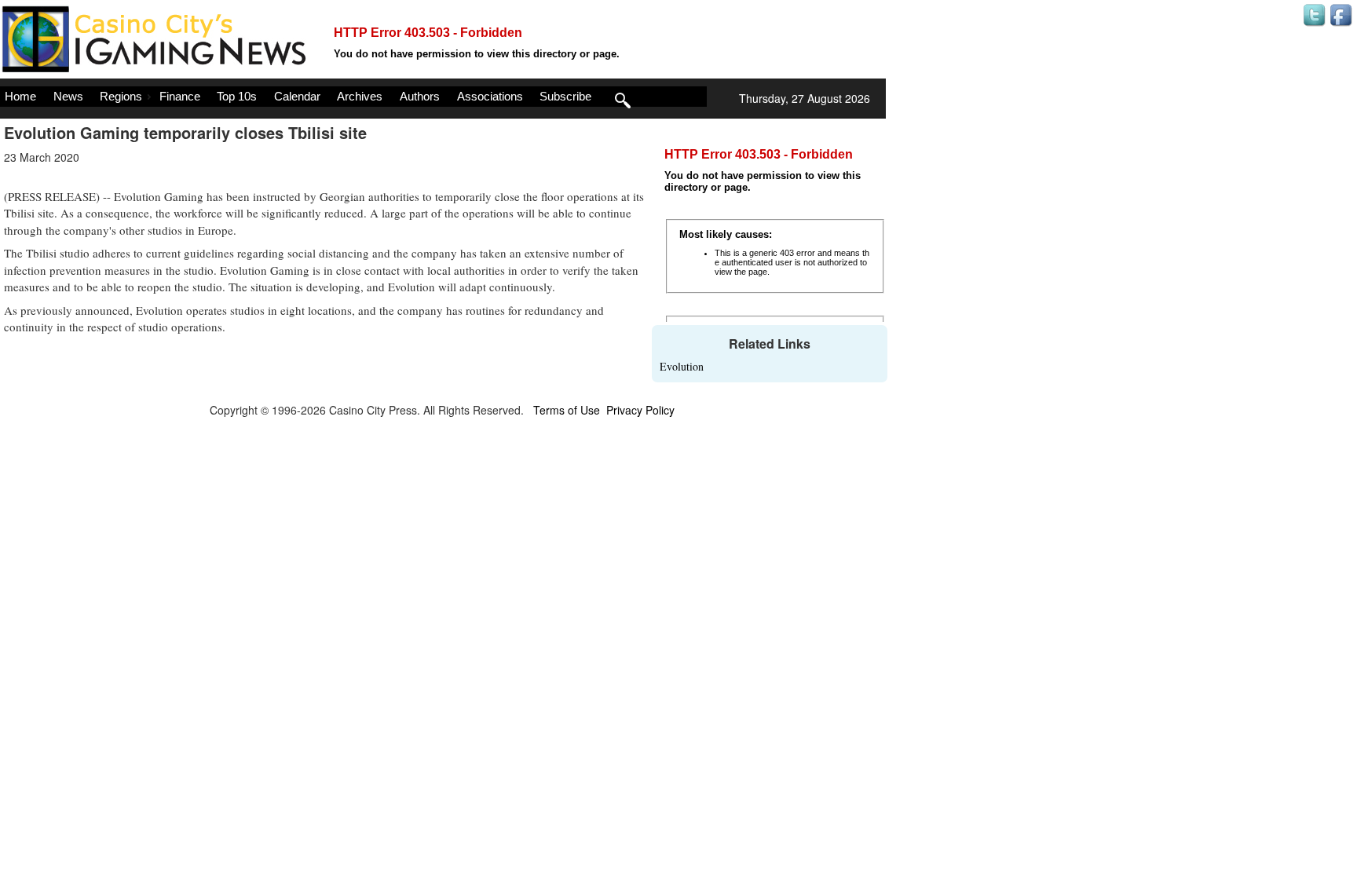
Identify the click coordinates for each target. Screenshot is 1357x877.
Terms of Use (566, 410)
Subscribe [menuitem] (565, 96)
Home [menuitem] (20, 96)
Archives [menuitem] (359, 96)
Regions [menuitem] (121, 96)
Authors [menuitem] (420, 96)
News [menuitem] (68, 96)
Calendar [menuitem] (297, 96)
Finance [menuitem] (179, 96)
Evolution (682, 366)
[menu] (353, 96)
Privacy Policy (640, 410)
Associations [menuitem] (490, 96)
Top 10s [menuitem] (237, 96)
